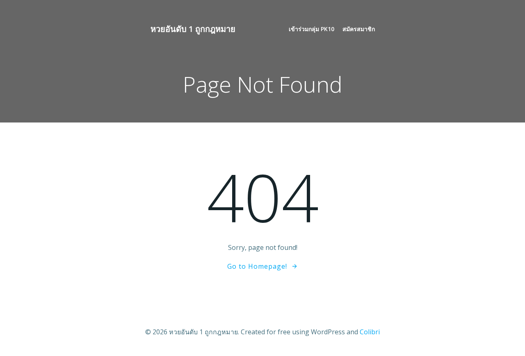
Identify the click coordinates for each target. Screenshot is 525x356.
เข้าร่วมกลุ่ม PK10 (311, 29)
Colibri (370, 331)
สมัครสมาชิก (358, 29)
